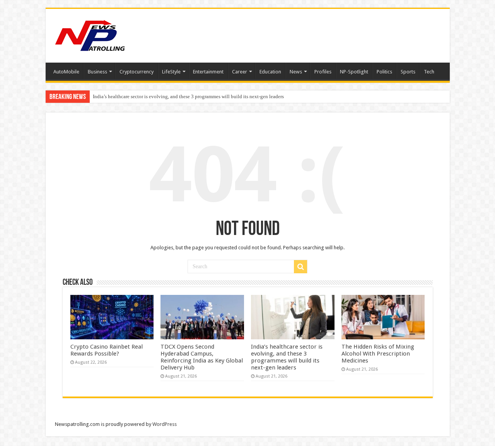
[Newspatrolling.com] (90, 34)
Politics (384, 72)
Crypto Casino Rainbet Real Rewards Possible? (106, 350)
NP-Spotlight (354, 72)
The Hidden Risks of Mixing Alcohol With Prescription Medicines (377, 353)
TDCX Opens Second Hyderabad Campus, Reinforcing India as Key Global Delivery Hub (201, 357)
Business (97, 72)
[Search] (300, 266)
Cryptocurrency (136, 72)
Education (270, 72)
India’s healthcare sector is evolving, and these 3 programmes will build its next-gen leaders (188, 96)
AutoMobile (66, 72)
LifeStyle (171, 72)
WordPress (164, 424)
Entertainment (208, 72)
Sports (408, 72)
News (296, 72)
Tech (429, 72)
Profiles (322, 72)
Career (239, 72)
